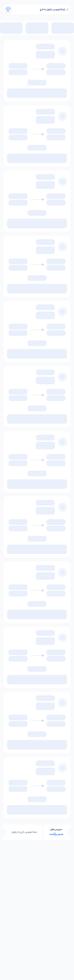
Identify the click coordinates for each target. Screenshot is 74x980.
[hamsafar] (67, 10)
